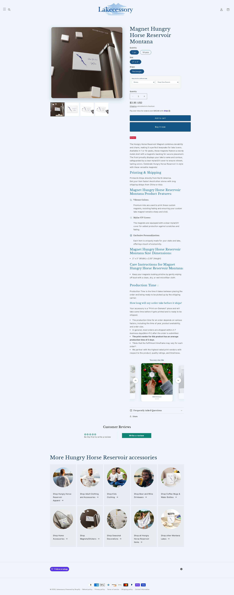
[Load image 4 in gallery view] (102, 109)
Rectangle (136, 71)
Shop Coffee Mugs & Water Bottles (170, 495)
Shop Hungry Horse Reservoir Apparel (62, 497)
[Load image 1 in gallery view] (57, 109)
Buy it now (160, 127)
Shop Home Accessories (58, 537)
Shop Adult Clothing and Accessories (89, 495)
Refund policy (87, 589)
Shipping (133, 106)
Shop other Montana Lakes (170, 537)
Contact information (142, 589)
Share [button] (135, 416)
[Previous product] (135, 380)
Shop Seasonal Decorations (114, 537)
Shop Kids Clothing (112, 495)
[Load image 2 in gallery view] (72, 109)
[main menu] (4, 9)
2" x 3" (135, 62)
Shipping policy (127, 589)
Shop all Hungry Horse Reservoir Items (141, 538)
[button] (9, 9)
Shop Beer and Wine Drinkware (143, 495)
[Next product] (178, 380)
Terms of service (113, 589)
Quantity (133, 91)
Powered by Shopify (73, 589)
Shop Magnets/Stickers (88, 537)
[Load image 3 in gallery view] (87, 109)
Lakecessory (60, 589)
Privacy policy (100, 589)
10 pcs (146, 52)
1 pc (134, 52)
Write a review (136, 435)
